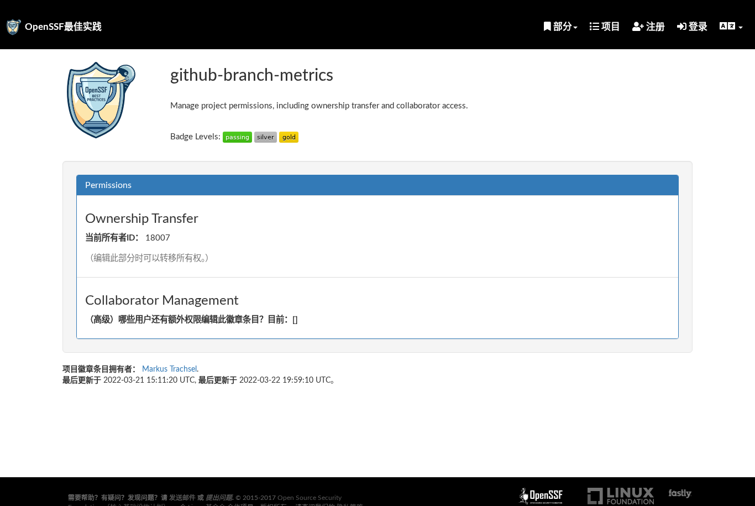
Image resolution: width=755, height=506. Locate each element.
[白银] (265, 137)
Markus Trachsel (169, 369)
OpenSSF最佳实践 (63, 27)
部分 (561, 27)
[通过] (237, 137)
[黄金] (288, 137)
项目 (609, 27)
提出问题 (219, 497)
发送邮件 (182, 497)
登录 (696, 27)
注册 (654, 27)
